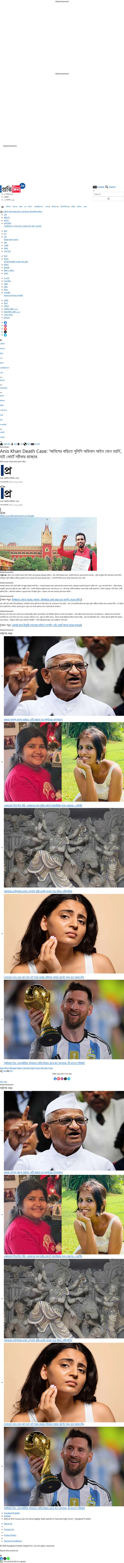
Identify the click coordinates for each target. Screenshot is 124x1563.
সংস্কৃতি (18, 261)
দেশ (25, 206)
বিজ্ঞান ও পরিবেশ (9, 270)
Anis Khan (5, 1068)
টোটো (33, 226)
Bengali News (16, 1068)
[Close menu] (1, 340)
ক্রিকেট (6, 239)
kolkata (7, 1516)
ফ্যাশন (20, 226)
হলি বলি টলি (7, 261)
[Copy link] (4, 486)
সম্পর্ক (15, 226)
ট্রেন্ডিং (6, 284)
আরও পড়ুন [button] (3, 1081)
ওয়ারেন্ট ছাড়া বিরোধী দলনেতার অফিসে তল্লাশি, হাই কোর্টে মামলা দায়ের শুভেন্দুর (46, 625)
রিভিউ (13, 261)
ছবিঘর (73, 206)
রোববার (6, 300)
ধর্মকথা (6, 248)
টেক (29, 226)
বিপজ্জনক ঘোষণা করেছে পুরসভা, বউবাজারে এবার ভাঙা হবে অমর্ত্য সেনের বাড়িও (46, 599)
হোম (5, 214)
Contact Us (9, 1529)
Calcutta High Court (31, 1068)
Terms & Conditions (13, 1541)
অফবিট (6, 245)
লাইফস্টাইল (64, 206)
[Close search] (94, 190)
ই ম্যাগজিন (7, 281)
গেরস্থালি (38, 226)
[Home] (12, 187)
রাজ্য (20, 206)
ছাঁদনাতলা (7, 317)
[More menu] (122, 207)
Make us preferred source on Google (17, 515)
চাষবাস (6, 273)
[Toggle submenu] (1, 377)
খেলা (46, 206)
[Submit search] (108, 198)
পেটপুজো (25, 226)
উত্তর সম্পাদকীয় (17, 295)
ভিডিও (6, 289)
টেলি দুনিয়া (24, 261)
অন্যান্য (15, 239)
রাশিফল (79, 206)
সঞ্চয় (85, 206)
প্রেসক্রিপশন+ (38, 206)
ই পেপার (6, 278)
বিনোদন (54, 206)
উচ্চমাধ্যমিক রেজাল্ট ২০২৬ (12, 312)
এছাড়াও (2, 437)
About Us (8, 1523)
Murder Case (47, 1068)
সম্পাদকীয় (7, 292)
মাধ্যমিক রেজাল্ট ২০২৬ (11, 309)
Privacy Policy (10, 1535)
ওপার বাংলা (7, 251)
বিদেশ (30, 206)
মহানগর (15, 206)
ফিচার (5, 303)
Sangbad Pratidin (12, 1513)
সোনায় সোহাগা (8, 314)
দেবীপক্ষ (8, 206)
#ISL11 (7, 217)
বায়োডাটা (6, 267)
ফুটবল (11, 239)
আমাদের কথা (8, 295)
